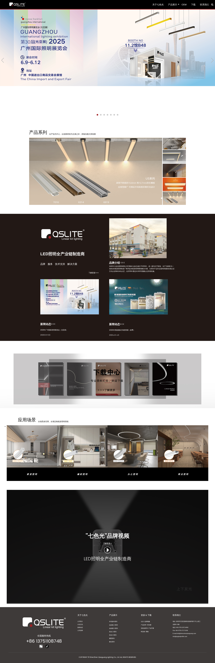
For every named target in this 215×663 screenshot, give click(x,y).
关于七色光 (158, 4)
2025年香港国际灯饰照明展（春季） (122, 330)
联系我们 (204, 4)
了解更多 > (107, 543)
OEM (184, 4)
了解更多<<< (93, 273)
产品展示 (172, 4)
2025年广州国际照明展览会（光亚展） (54, 330)
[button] (97, 115)
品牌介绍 (114, 262)
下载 (193, 4)
